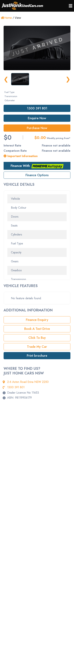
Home (8, 18)
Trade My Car (37, 346)
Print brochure (37, 355)
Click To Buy (37, 337)
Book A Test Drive (37, 328)
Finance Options (37, 175)
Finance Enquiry (37, 319)
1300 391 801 (37, 108)
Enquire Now (37, 118)
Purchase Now (37, 128)
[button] (70, 6)
